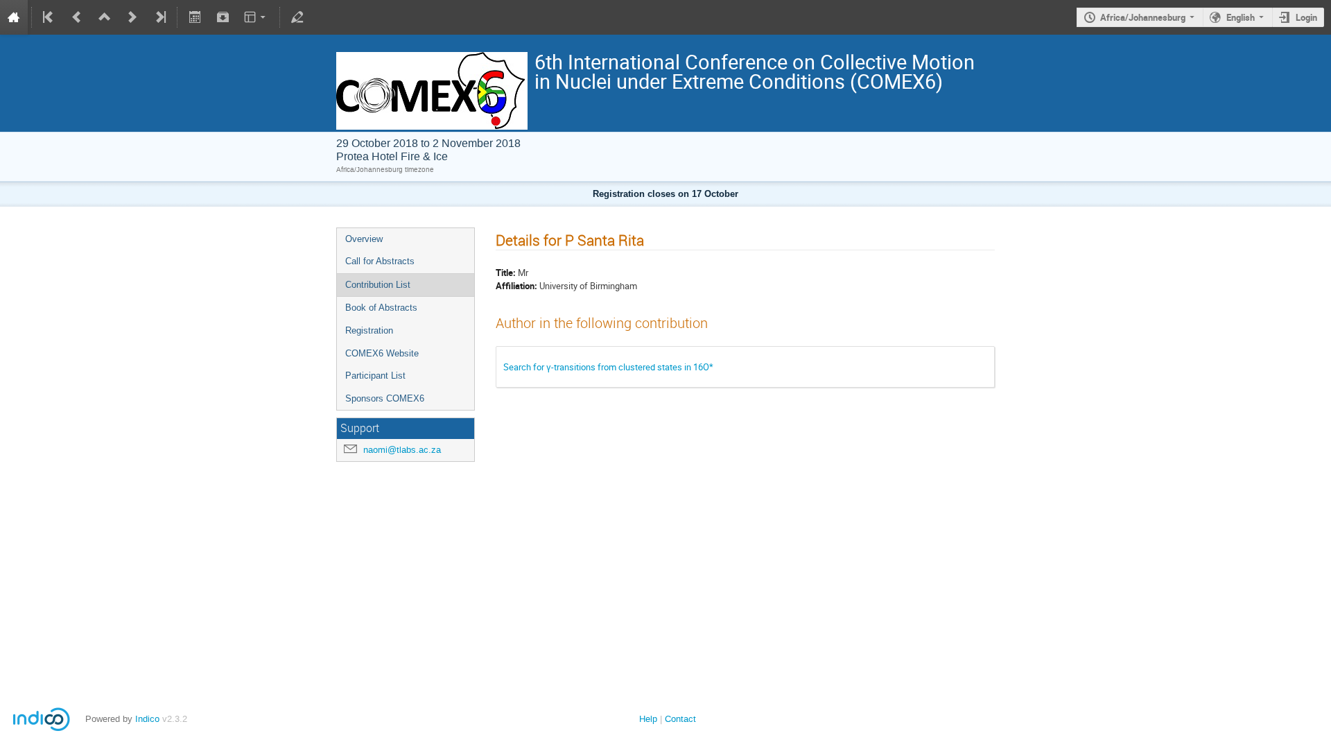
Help (648, 719)
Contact (680, 719)
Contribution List (377, 284)
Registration (369, 330)
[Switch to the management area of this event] (297, 17)
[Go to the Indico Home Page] (14, 17)
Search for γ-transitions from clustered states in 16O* (608, 367)
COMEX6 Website (382, 353)
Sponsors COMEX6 (384, 398)
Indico (147, 719)
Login (1306, 17)
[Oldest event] (49, 17)
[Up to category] (105, 17)
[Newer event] (132, 17)
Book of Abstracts (381, 307)
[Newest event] (159, 17)
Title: (506, 272)
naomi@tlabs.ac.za (402, 450)
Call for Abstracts (380, 261)
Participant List (375, 375)
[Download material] (222, 17)
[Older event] (77, 17)
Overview (364, 239)
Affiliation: (516, 285)
